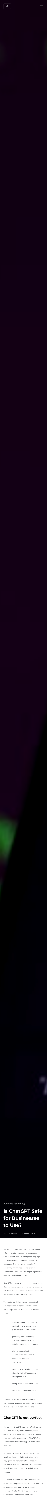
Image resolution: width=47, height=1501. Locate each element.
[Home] (7, 6)
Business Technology (15, 1203)
